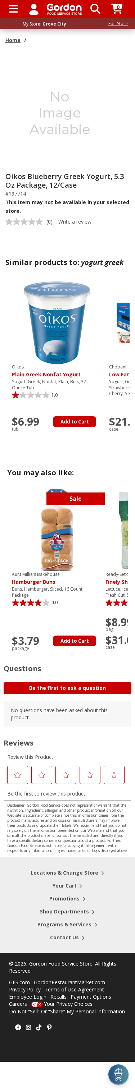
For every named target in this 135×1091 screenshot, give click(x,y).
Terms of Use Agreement (74, 989)
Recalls (58, 996)
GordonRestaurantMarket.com (69, 982)
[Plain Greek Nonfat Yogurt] (56, 322)
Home (13, 40)
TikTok (38, 1028)
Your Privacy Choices (68, 1003)
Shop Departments (64, 911)
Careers (18, 1003)
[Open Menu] (13, 9)
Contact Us (64, 937)
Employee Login (27, 996)
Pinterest (49, 1028)
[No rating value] (25, 221)
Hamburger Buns (36, 578)
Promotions (64, 898)
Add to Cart (74, 421)
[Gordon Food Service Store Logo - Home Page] (64, 9)
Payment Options (91, 996)
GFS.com (19, 982)
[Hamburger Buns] (56, 529)
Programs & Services (64, 924)
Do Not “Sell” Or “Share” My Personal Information (67, 1011)
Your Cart (65, 885)
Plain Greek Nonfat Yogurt (46, 371)
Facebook (18, 1028)
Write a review (74, 221)
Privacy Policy (25, 989)
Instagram (28, 1028)
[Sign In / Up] (33, 9)
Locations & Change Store (64, 872)
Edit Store (118, 23)
